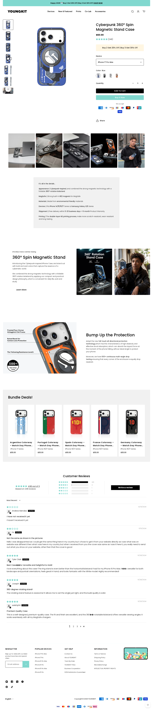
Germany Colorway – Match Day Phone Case (131, 444)
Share (102, 120)
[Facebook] (12, 681)
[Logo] (17, 11)
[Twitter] (17, 681)
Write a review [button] (125, 487)
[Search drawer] (132, 11)
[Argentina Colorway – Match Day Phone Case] (21, 422)
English (8, 699)
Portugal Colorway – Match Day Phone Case (48, 444)
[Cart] (144, 11)
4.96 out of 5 (34, 486)
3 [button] (77, 626)
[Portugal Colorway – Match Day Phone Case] (49, 422)
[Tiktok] (12, 687)
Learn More (21, 289)
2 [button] (73, 626)
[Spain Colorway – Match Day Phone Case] (76, 422)
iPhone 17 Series (17, 449)
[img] (12, 507)
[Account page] (138, 11)
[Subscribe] (25, 664)
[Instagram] (6, 681)
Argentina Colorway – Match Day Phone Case (21, 444)
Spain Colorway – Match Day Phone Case (75, 444)
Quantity (100, 83)
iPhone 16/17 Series (45, 449)
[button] (102, 39)
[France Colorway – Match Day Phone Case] (104, 422)
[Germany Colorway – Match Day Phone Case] (132, 422)
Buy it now (120, 97)
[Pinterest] (6, 687)
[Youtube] (22, 681)
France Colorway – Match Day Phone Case (103, 444)
